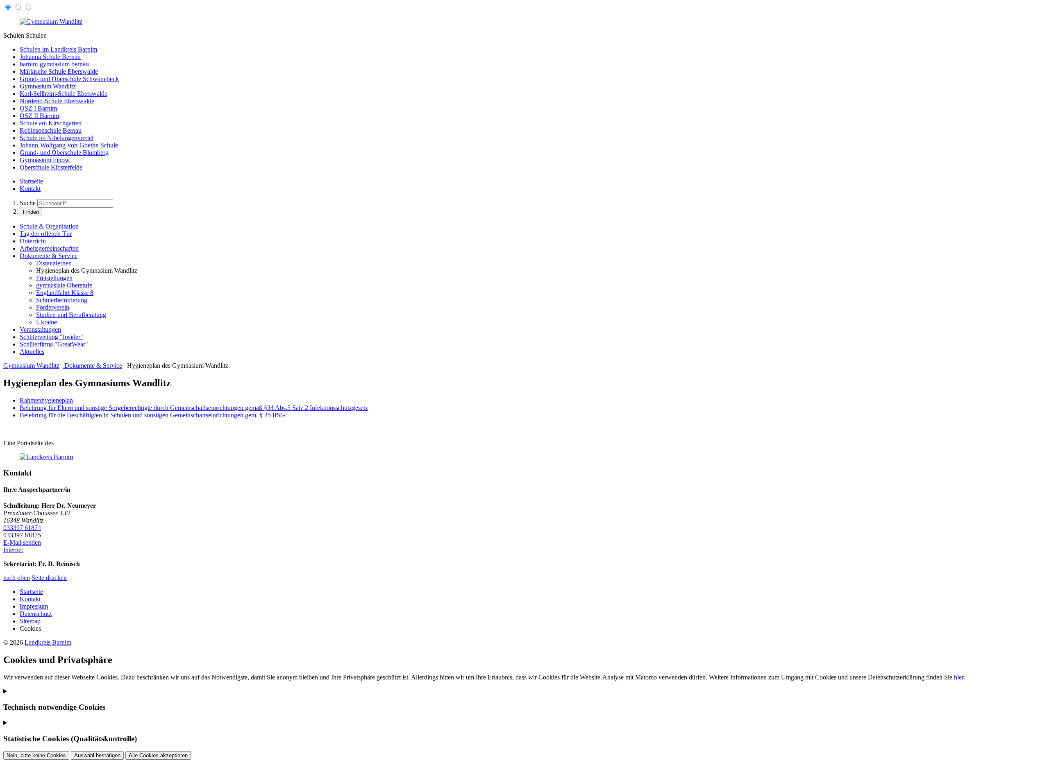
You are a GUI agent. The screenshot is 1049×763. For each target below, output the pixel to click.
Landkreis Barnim (48, 642)
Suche (28, 202)
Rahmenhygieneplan (46, 400)
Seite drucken (49, 577)
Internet (13, 549)
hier (958, 677)
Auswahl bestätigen (97, 755)
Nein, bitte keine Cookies (36, 755)
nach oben (16, 577)
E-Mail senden (22, 542)
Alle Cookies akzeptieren (158, 755)
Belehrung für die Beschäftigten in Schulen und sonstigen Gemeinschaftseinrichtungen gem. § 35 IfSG (152, 415)
